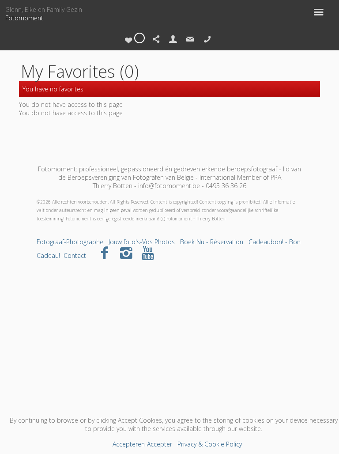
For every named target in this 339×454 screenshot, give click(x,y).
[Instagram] (126, 252)
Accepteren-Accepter (142, 444)
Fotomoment (24, 18)
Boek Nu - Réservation (211, 242)
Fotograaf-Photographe (70, 242)
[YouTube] (148, 252)
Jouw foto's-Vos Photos (142, 242)
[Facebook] (105, 252)
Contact (75, 255)
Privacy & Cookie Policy (209, 444)
